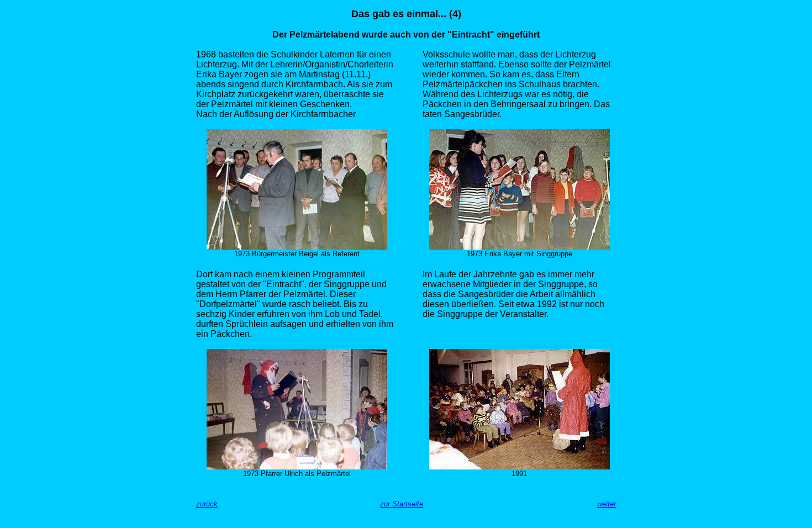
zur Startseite (401, 504)
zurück (207, 504)
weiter (606, 504)
